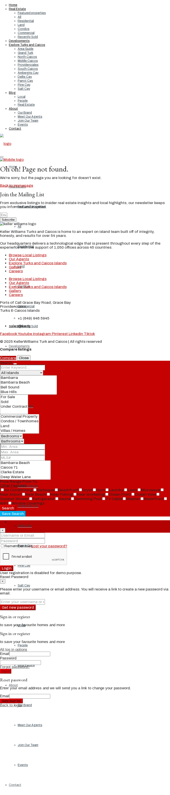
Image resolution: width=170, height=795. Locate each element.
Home (13, 5)
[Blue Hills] (28, 392)
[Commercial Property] (19, 416)
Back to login (10, 705)
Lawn (132, 490)
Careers (16, 271)
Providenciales (28, 64)
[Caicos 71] (25, 467)
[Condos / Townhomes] (19, 421)
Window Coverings (28, 503)
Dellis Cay (25, 76)
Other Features (13, 485)
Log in (6, 671)
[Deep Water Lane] (25, 477)
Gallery (15, 267)
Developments (19, 41)
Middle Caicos (28, 60)
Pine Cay (24, 84)
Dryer (87, 490)
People (23, 100)
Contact (15, 128)
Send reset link (11, 701)
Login (7, 568)
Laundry (116, 490)
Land (21, 25)
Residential (26, 21)
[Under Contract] (14, 406)
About (13, 108)
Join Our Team (28, 120)
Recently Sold (28, 37)
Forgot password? (15, 667)
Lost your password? (49, 546)
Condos (23, 29)
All (19, 17)
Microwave (150, 490)
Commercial (26, 33)
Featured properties (32, 13)
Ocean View (145, 494)
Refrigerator (43, 499)
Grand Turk (25, 53)
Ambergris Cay (28, 72)
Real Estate (17, 9)
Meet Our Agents (30, 116)
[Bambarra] (28, 378)
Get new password (18, 607)
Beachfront (68, 490)
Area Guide (25, 49)
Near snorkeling (90, 494)
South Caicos (28, 68)
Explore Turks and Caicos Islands (38, 263)
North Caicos (27, 56)
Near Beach (36, 494)
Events (23, 124)
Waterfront (153, 499)
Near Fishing (61, 494)
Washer (133, 499)
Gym (101, 490)
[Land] (19, 426)
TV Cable (114, 499)
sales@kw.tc (20, 326)
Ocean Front (120, 494)
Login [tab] (14, 522)
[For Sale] (14, 397)
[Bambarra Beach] (28, 382)
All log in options (13, 649)
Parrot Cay (25, 80)
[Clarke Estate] (25, 472)
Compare (8, 358)
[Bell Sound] (28, 387)
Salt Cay (24, 88)
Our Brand (25, 112)
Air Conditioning (18, 490)
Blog (12, 92)
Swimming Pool (88, 499)
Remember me (17, 546)
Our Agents (19, 259)
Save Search (13, 514)
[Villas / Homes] (19, 431)
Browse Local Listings (27, 255)
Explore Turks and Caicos (27, 45)
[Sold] (14, 402)
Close (24, 358)
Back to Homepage (16, 185)
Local (21, 96)
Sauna (64, 499)
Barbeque (45, 490)
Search (8, 508)
